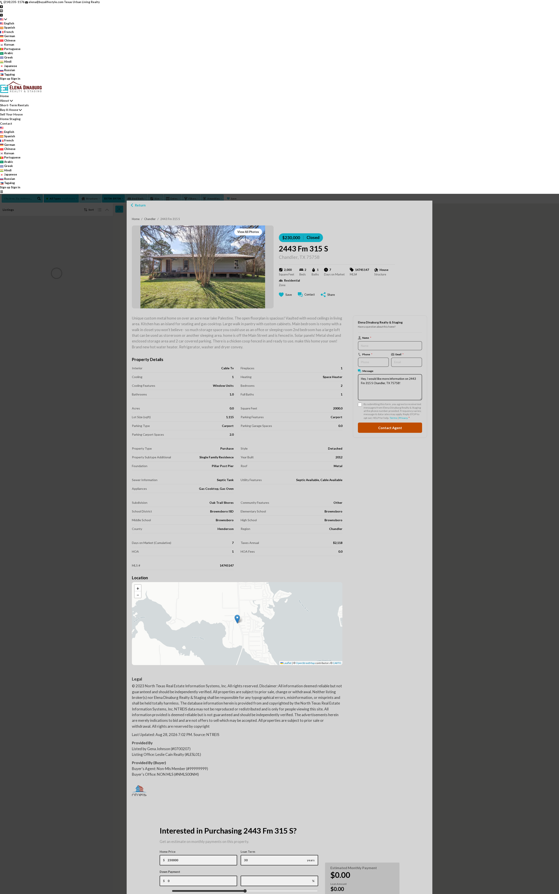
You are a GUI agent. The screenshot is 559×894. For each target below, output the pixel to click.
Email (399, 354)
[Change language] (3, 19)
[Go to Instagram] (1, 10)
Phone (367, 354)
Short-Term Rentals (14, 105)
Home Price (168, 851)
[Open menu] (1, 191)
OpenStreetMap (305, 663)
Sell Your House (11, 114)
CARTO (337, 663)
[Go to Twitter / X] (1, 15)
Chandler (150, 219)
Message (367, 370)
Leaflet (287, 663)
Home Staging (10, 119)
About (4, 100)
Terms (393, 417)
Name (366, 337)
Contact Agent (390, 428)
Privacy (403, 417)
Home (136, 219)
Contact (6, 123)
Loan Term (248, 851)
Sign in (15, 78)
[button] (237, 619)
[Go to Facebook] (1, 6)
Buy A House (9, 110)
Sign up (5, 78)
